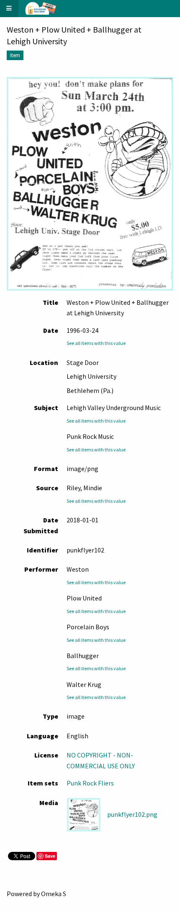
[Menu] (9, 8)
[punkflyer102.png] (90, 183)
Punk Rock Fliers (90, 783)
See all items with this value (96, 343)
